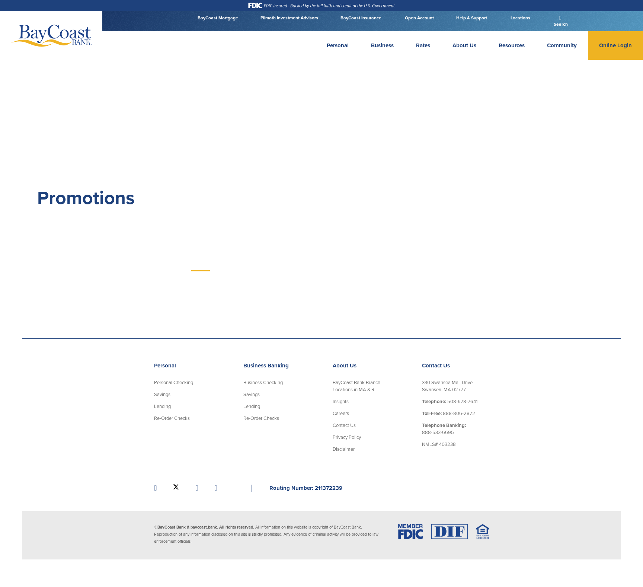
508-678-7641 (449, 402)
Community (562, 45)
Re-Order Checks (172, 418)
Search (560, 24)
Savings (162, 395)
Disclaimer (344, 449)
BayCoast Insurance (360, 17)
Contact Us (344, 425)
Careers (341, 414)
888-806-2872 (448, 414)
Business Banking (266, 365)
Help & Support (471, 17)
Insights (341, 402)
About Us (464, 45)
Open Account (419, 17)
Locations (519, 17)
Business (382, 45)
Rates (423, 45)
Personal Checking (173, 383)
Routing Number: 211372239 (305, 488)
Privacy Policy (347, 437)
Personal (338, 45)
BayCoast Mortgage (218, 17)
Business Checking (263, 383)
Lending (162, 406)
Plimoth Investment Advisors (289, 17)
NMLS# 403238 (439, 444)
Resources (512, 45)
